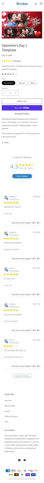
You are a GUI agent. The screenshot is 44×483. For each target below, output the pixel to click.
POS (21, 478)
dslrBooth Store (16, 478)
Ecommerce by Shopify (30, 478)
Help (6, 422)
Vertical (22, 83)
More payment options (22, 113)
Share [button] (6, 142)
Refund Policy (10, 406)
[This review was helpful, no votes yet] (33, 222)
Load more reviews (22, 376)
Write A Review (22, 176)
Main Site (8, 400)
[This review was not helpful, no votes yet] (38, 222)
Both (33, 83)
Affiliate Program (11, 416)
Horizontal (8, 83)
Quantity (5, 88)
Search (7, 411)
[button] (3, 3)
